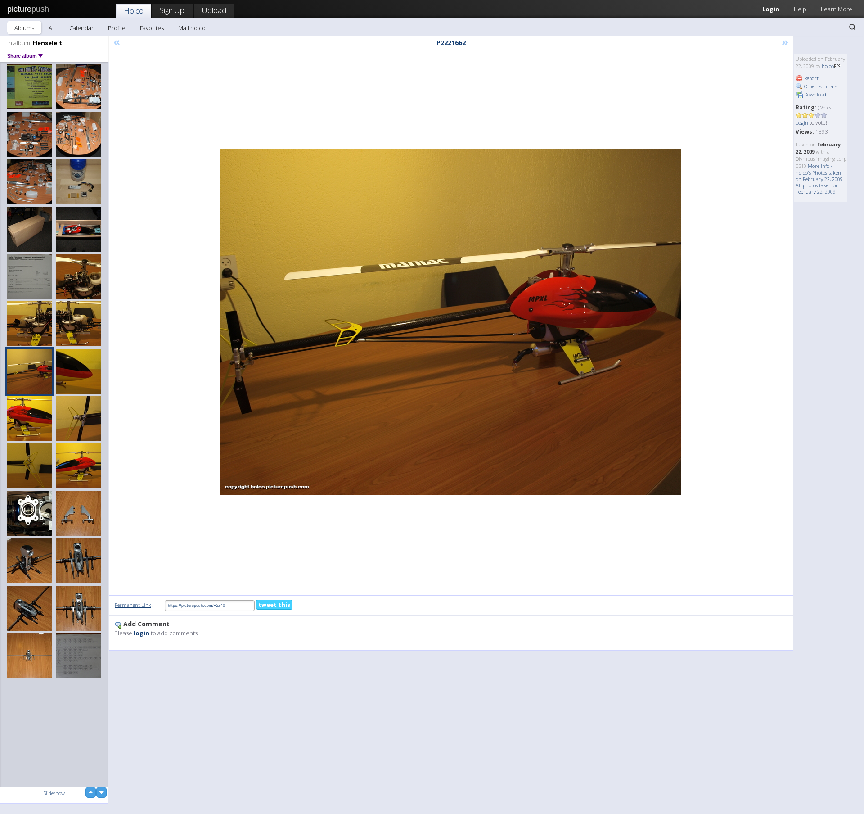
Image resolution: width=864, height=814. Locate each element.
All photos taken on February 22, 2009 (817, 188)
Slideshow (54, 793)
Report (811, 78)
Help (800, 9)
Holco (134, 10)
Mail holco (192, 28)
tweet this (274, 605)
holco (828, 66)
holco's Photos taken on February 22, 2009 (819, 175)
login (141, 633)
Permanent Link (133, 604)
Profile (117, 28)
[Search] (852, 27)
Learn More (836, 9)
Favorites (152, 28)
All (52, 28)
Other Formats (820, 86)
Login (770, 9)
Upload (214, 10)
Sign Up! (173, 10)
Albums (24, 28)
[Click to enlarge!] (450, 322)
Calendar (81, 28)
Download (814, 94)
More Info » (820, 166)
